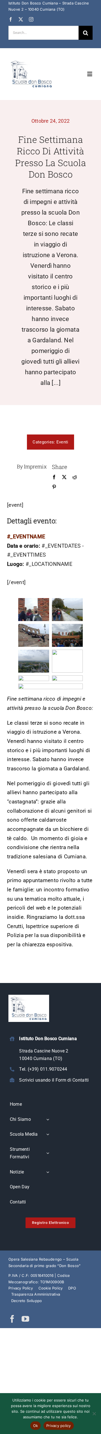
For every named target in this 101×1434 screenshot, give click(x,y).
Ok (35, 1425)
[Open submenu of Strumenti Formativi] (47, 1153)
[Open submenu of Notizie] (47, 1172)
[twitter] (21, 19)
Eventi (62, 442)
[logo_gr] (31, 61)
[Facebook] (54, 477)
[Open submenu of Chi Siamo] (47, 1120)
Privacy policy (58, 1425)
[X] (64, 477)
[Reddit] (75, 477)
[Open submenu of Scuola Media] (47, 1134)
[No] (94, 1413)
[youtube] (25, 1319)
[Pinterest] (54, 487)
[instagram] (31, 19)
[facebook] (10, 19)
